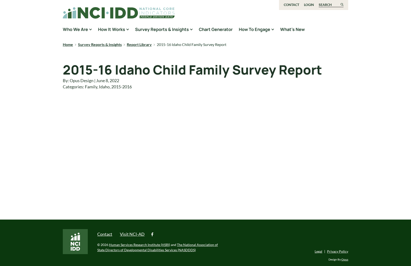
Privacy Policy (337, 251)
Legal (318, 251)
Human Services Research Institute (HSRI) (139, 245)
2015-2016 (121, 86)
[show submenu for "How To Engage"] (272, 29)
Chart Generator (216, 29)
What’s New (292, 29)
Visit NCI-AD (132, 234)
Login (309, 5)
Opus (344, 259)
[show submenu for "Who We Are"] (90, 29)
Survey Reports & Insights (100, 44)
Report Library (139, 44)
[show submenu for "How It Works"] (127, 29)
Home (68, 44)
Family (91, 86)
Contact (291, 5)
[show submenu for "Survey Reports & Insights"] (191, 29)
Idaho (104, 86)
